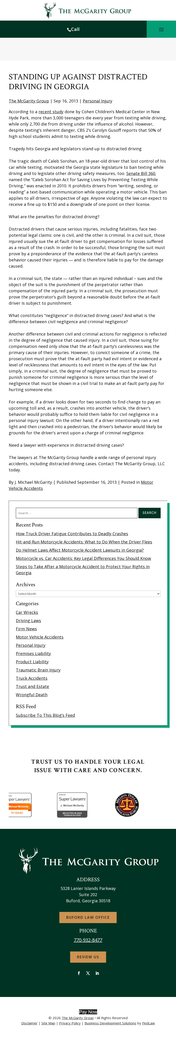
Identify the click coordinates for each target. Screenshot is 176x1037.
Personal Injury (97, 101)
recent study (50, 111)
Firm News (26, 628)
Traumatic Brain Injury (38, 670)
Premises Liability (33, 653)
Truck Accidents (31, 678)
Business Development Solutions (110, 1023)
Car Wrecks (27, 612)
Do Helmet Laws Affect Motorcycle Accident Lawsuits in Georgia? (80, 550)
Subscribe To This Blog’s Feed (45, 715)
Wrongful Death (31, 694)
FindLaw (148, 1023)
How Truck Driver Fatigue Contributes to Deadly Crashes (72, 533)
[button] (161, 29)
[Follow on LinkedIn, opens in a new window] (97, 973)
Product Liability (32, 661)
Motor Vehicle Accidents (39, 637)
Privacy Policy (70, 1023)
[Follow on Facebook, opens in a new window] (78, 973)
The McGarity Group (29, 101)
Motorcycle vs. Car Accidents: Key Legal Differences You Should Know (83, 558)
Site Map (48, 1023)
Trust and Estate (32, 686)
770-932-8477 (88, 940)
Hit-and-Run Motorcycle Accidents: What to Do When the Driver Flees (84, 542)
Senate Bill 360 (140, 173)
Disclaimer (29, 1023)
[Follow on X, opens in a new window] (88, 973)
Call (75, 29)
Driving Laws (28, 620)
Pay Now (88, 1011)
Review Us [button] (88, 956)
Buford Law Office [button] (88, 917)
